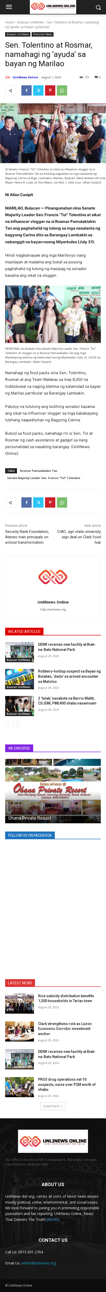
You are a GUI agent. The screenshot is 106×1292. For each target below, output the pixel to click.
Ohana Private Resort (29, 818)
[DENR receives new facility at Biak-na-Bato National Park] (19, 652)
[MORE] (53, 1219)
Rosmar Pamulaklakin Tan (38, 471)
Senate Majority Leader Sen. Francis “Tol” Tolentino (43, 478)
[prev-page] (8, 724)
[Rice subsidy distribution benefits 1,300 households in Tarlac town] (19, 1004)
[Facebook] (26, 90)
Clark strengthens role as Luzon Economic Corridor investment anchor (65, 1029)
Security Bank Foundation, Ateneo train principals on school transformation (27, 537)
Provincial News (42, 34)
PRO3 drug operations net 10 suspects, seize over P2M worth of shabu (67, 1084)
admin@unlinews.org (38, 1263)
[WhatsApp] (62, 90)
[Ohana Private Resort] (53, 791)
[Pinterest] (50, 90)
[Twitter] (38, 90)
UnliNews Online (25, 77)
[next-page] (16, 724)
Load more (51, 1106)
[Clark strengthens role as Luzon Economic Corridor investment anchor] (19, 1031)
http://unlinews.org (53, 609)
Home (9, 22)
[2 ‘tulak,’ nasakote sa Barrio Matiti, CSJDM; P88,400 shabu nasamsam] (19, 706)
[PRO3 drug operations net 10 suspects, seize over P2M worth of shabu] (19, 1087)
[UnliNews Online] (8, 77)
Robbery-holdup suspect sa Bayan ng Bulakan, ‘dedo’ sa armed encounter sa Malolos (69, 676)
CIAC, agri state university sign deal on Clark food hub (79, 537)
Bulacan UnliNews (30, 22)
